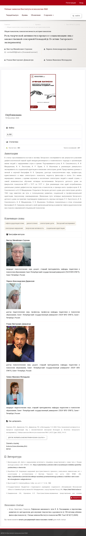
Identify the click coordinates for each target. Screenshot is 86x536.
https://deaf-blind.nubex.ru (72, 489)
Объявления (36, 15)
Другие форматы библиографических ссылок (26, 437)
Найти (77, 16)
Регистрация (71, 3)
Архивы (25, 15)
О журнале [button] (48, 15)
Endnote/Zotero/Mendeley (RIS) (16, 446)
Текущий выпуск (12, 15)
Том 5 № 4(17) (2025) (73, 24)
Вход (81, 3)
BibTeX (8, 449)
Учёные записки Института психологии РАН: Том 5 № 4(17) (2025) (53, 515)
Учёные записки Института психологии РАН (26, 9)
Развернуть (77, 498)
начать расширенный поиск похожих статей (36, 520)
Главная (7, 24)
